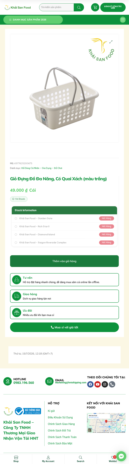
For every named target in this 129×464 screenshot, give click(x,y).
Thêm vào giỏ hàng (64, 261)
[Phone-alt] (112, 384)
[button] (123, 20)
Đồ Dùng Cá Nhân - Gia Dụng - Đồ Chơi (41, 168)
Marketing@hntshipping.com (70, 382)
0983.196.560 (23, 383)
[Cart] (95, 7)
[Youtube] (97, 384)
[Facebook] (90, 384)
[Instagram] (105, 384)
